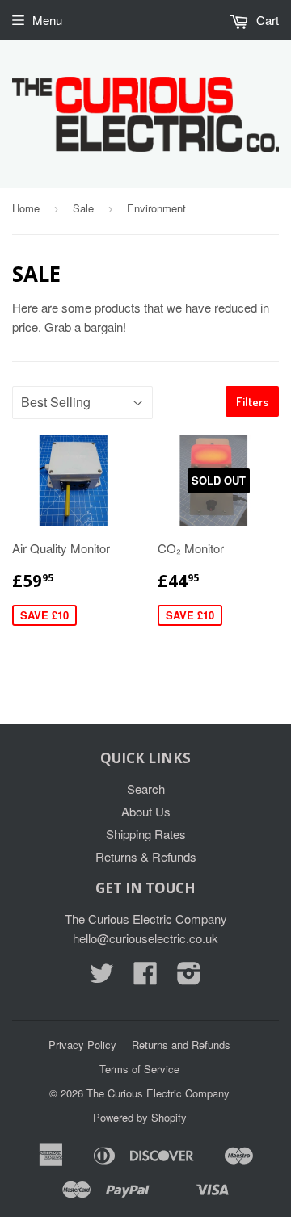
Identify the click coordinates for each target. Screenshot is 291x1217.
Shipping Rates (146, 833)
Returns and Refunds (181, 1044)
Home (26, 208)
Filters (252, 401)
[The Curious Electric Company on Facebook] (145, 977)
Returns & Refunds (145, 856)
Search (146, 788)
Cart (266, 19)
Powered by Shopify (140, 1117)
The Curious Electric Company (158, 1093)
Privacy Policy (82, 1044)
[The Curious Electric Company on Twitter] (102, 977)
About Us (146, 811)
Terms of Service (139, 1068)
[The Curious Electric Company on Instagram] (189, 977)
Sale (83, 208)
